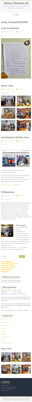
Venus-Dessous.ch (16, 3)
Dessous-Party (5, 322)
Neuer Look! (7, 85)
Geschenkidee (5, 337)
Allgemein (21, 32)
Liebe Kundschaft (10, 28)
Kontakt (3, 340)
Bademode (4, 325)
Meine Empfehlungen (7, 343)
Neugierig (3, 334)
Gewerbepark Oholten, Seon (15, 137)
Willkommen (8, 192)
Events (3, 331)
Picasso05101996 (8, 32)
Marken (3, 328)
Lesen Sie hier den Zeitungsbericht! (11, 185)
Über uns (18, 247)
